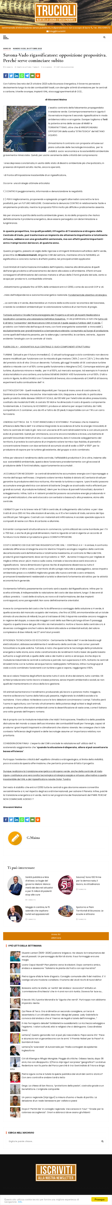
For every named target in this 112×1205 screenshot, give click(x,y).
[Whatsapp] (21, 75)
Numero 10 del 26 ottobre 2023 (27, 48)
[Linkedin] (16, 75)
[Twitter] (11, 75)
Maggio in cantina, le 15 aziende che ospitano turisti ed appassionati (37, 911)
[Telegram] (27, 75)
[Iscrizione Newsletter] (56, 1172)
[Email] (32, 75)
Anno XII (7, 48)
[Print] (37, 75)
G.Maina (48, 67)
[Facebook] (5, 75)
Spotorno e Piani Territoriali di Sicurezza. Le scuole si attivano (89, 911)
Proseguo (99, 1199)
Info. (20, 1201)
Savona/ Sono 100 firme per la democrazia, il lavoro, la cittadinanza (88, 881)
